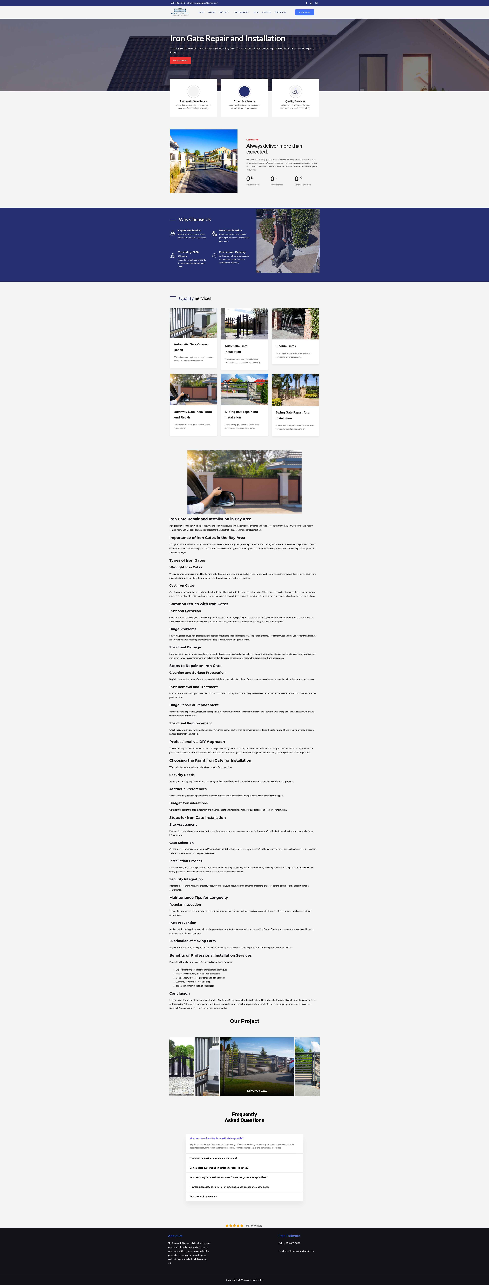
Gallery (211, 12)
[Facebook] (306, 3)
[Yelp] (311, 3)
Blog (256, 12)
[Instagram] (316, 3)
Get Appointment (180, 60)
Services (223, 12)
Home (201, 12)
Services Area (240, 12)
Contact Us (280, 12)
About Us (266, 12)
